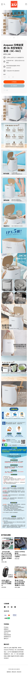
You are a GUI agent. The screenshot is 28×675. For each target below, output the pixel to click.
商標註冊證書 (7, 635)
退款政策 (19, 672)
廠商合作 (6, 638)
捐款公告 (6, 633)
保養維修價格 (7, 631)
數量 (5, 74)
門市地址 (6, 627)
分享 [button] (7, 90)
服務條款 (9, 672)
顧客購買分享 (7, 636)
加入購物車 (14, 85)
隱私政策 (14, 672)
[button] (2, 4)
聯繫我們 (6, 629)
